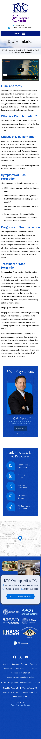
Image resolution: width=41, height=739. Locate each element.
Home (5, 664)
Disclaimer (15, 664)
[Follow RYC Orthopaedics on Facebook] (14, 657)
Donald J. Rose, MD (10, 688)
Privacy (25, 664)
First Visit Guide (21, 476)
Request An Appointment (22, 28)
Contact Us (32, 668)
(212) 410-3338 (31, 589)
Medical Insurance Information (25, 507)
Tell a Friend (19, 668)
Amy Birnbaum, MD (20, 697)
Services (11, 52)
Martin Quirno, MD (30, 692)
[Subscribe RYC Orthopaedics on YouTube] (26, 657)
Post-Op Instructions (22, 486)
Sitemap (34, 664)
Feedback (8, 668)
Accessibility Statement (20, 673)
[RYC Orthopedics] (20, 7)
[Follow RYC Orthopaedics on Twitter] (20, 657)
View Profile (20, 428)
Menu (17, 33)
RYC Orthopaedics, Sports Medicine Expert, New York (20, 50)
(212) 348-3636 (22, 25)
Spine (17, 52)
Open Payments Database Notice (20, 677)
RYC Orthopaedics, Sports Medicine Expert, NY (21, 683)
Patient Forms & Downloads (24, 466)
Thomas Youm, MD (29, 688)
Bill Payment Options (22, 497)
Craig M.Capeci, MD (11, 692)
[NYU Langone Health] (20, 18)
